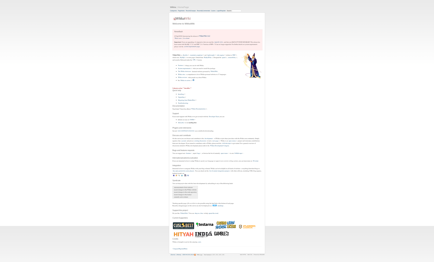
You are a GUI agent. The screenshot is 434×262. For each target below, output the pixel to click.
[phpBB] (182, 176)
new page (215, 141)
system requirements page (192, 47)
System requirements (184, 68)
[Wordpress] (188, 176)
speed (223, 57)
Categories (173, 11)
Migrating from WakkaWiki (186, 100)
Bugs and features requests (183, 150)
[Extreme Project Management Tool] (174, 176)
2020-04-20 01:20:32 (188, 254)
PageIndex (181, 11)
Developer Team (214, 116)
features (188, 153)
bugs (198, 153)
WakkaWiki (207, 57)
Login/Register (221, 11)
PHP (233, 55)
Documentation (178, 106)
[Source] (173, 254)
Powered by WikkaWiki (259, 254)
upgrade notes (218, 42)
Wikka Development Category (219, 146)
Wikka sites (181, 74)
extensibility (232, 57)
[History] (179, 254)
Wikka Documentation (198, 109)
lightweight (211, 55)
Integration (176, 165)
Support (175, 113)
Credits (175, 239)
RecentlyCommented (203, 11)
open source (232, 141)
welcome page (226, 143)
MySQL (182, 57)
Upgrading (181, 97)
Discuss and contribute (181, 135)
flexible (185, 55)
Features (180, 65)
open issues (224, 153)
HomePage (183, 7)
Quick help (176, 90)
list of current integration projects (219, 171)
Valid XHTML (243, 254)
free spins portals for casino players (183, 171)
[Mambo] (176, 176)
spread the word (213, 213)
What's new (178, 38)
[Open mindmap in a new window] (214, 205)
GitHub (192, 120)
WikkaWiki (214, 71)
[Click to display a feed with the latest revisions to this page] (195, 254)
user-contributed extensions (186, 131)
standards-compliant (196, 55)
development (209, 138)
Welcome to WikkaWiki (183, 23)
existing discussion (200, 141)
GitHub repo (238, 153)
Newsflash (178, 32)
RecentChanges (191, 11)
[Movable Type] (179, 176)
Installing (181, 94)
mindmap (220, 206)
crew (199, 242)
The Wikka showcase (184, 71)
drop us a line (199, 213)
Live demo (186, 38)
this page (255, 161)
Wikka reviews (182, 77)
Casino (213, 11)
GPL (194, 60)
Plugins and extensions (181, 128)
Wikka (173, 7)
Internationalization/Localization (185, 158)
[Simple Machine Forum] (185, 176)
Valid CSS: (249, 254)
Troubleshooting (183, 103)
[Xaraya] (189, 176)
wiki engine (220, 55)
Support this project (180, 210)
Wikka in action (185, 80)
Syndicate (176, 180)
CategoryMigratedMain (180, 249)
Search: (229, 11)
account (183, 141)
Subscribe (181, 123)
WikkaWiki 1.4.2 (204, 36)
